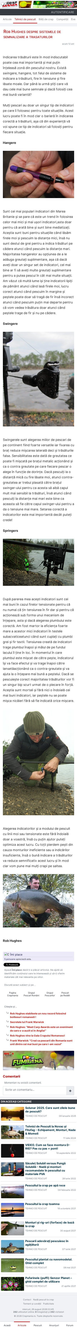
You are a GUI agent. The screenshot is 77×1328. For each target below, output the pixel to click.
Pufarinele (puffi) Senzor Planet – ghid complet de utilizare (48, 1279)
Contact (27, 1299)
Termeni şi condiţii (32, 1303)
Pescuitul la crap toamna (42, 1204)
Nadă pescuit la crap (43, 1299)
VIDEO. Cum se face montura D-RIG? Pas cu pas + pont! (47, 1146)
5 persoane (9, 959)
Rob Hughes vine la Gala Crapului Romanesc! (37, 1035)
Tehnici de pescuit (25, 19)
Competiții (62, 19)
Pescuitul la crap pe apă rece (45, 1185)
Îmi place (16, 954)
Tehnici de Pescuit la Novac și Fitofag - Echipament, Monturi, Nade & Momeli (50, 1130)
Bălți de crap (46, 19)
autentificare (62, 12)
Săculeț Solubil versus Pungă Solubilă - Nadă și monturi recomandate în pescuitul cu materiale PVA (45, 1168)
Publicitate (48, 1303)
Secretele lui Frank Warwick (27, 1021)
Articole (7, 19)
